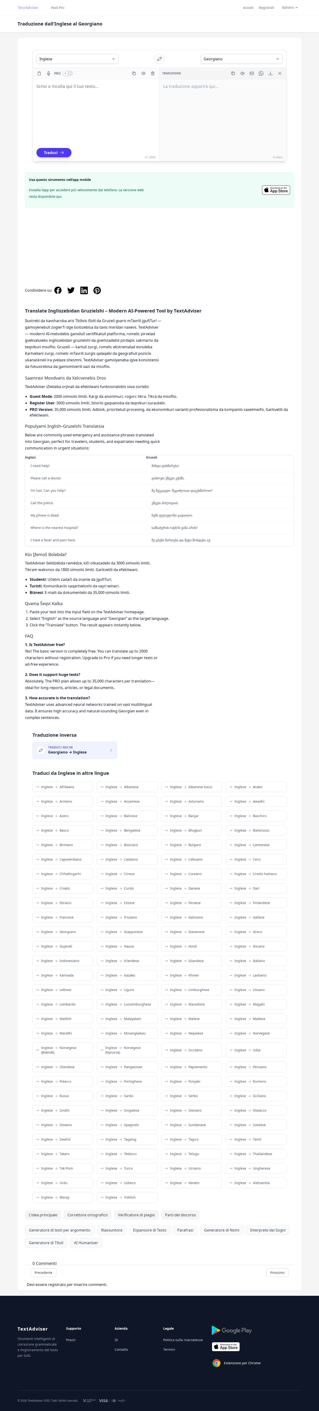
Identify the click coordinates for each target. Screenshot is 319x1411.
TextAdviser (33, 1329)
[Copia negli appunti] (134, 73)
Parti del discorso (180, 1214)
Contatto (121, 1349)
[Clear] (152, 73)
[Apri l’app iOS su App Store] (276, 190)
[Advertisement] (159, 242)
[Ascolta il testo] (143, 73)
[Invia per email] (251, 73)
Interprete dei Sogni (268, 1230)
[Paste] (39, 73)
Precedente (43, 1272)
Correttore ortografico (87, 1214)
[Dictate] (48, 73)
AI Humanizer (86, 1242)
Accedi (248, 7)
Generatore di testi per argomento (59, 1230)
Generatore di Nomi (221, 1230)
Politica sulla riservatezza (183, 1340)
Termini (169, 1349)
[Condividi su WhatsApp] (261, 73)
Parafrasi (185, 1230)
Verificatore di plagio (136, 1214)
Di (116, 1340)
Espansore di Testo (150, 1230)
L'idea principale (43, 1214)
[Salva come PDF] (270, 73)
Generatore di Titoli (46, 1242)
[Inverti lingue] (159, 59)
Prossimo (277, 1272)
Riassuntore (111, 1230)
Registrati (266, 7)
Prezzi (70, 1340)
